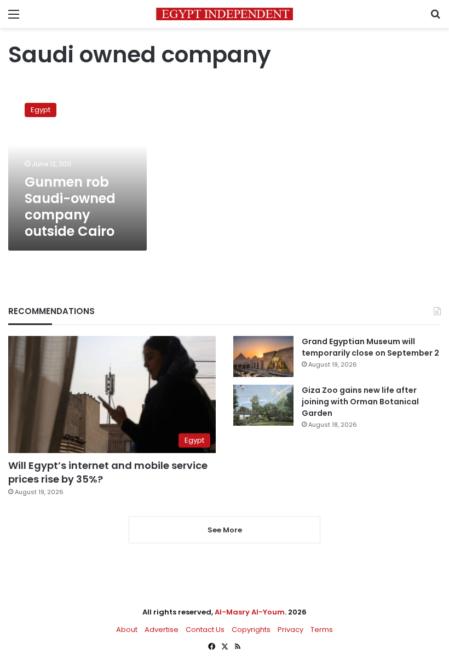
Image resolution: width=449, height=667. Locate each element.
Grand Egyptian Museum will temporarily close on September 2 (370, 347)
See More (225, 530)
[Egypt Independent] (224, 14)
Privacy (290, 629)
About (126, 629)
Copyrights (251, 629)
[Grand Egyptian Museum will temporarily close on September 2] (263, 356)
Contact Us (205, 629)
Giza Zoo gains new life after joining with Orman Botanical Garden (360, 402)
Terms (321, 629)
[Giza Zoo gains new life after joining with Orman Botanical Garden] (263, 405)
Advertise (162, 629)
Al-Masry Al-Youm (250, 612)
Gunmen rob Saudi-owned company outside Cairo (70, 206)
